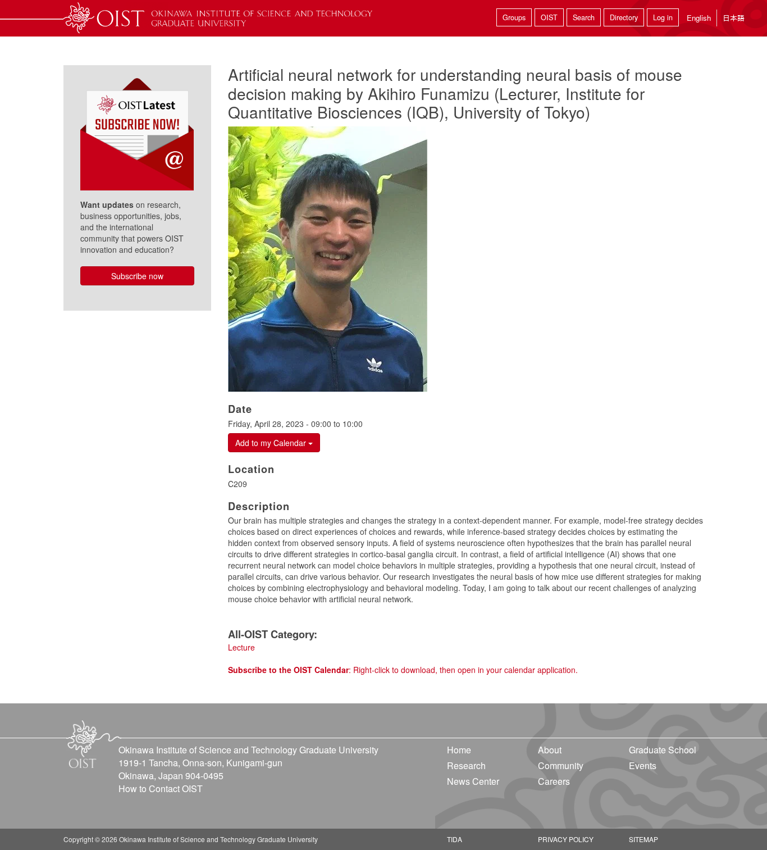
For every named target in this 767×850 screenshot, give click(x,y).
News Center (473, 781)
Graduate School (662, 749)
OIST (549, 17)
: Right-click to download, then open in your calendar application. (403, 669)
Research (466, 765)
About (549, 749)
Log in (663, 17)
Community (560, 765)
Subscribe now (137, 275)
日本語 (734, 17)
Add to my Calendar (271, 442)
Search (584, 17)
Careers (554, 781)
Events (642, 765)
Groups (514, 17)
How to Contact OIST (160, 788)
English (699, 17)
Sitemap (643, 839)
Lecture (241, 647)
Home (459, 749)
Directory (624, 17)
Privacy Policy (565, 839)
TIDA (454, 839)
